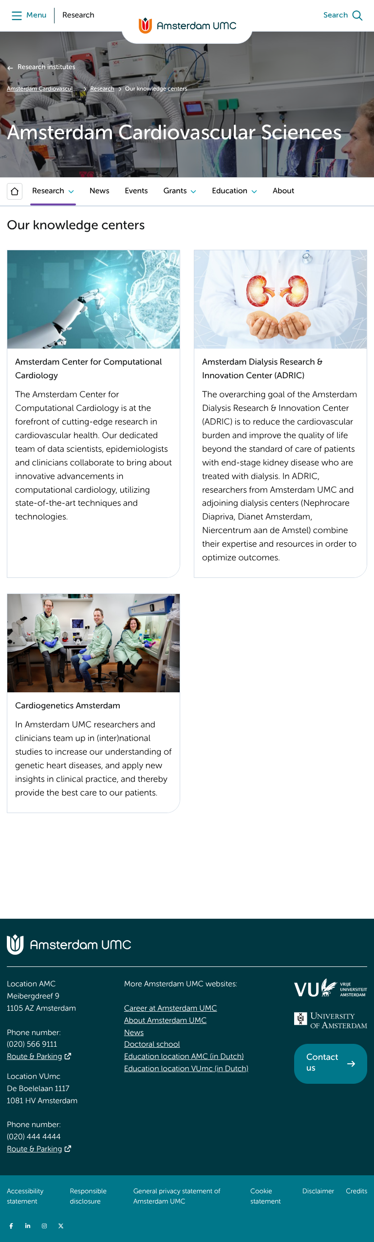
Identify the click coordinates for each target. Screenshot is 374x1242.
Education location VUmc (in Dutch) (186, 1069)
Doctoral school (152, 1045)
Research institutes (46, 67)
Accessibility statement (25, 1197)
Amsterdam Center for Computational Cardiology (88, 369)
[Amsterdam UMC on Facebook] (11, 1226)
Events (136, 191)
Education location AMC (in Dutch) (184, 1057)
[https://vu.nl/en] (330, 987)
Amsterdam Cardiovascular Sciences (43, 89)
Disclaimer (318, 1191)
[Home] (14, 191)
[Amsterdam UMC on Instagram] (44, 1226)
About (283, 191)
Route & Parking (34, 1057)
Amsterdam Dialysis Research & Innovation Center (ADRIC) (262, 369)
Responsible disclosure (88, 1197)
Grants (175, 191)
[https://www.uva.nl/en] (330, 1020)
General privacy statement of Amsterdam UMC (177, 1197)
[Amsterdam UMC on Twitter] (60, 1226)
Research (102, 89)
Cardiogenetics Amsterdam (67, 706)
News (99, 191)
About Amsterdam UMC (165, 1021)
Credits (356, 1191)
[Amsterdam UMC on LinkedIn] (27, 1226)
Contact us (322, 1063)
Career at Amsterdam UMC (170, 1009)
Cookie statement (265, 1197)
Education (229, 191)
